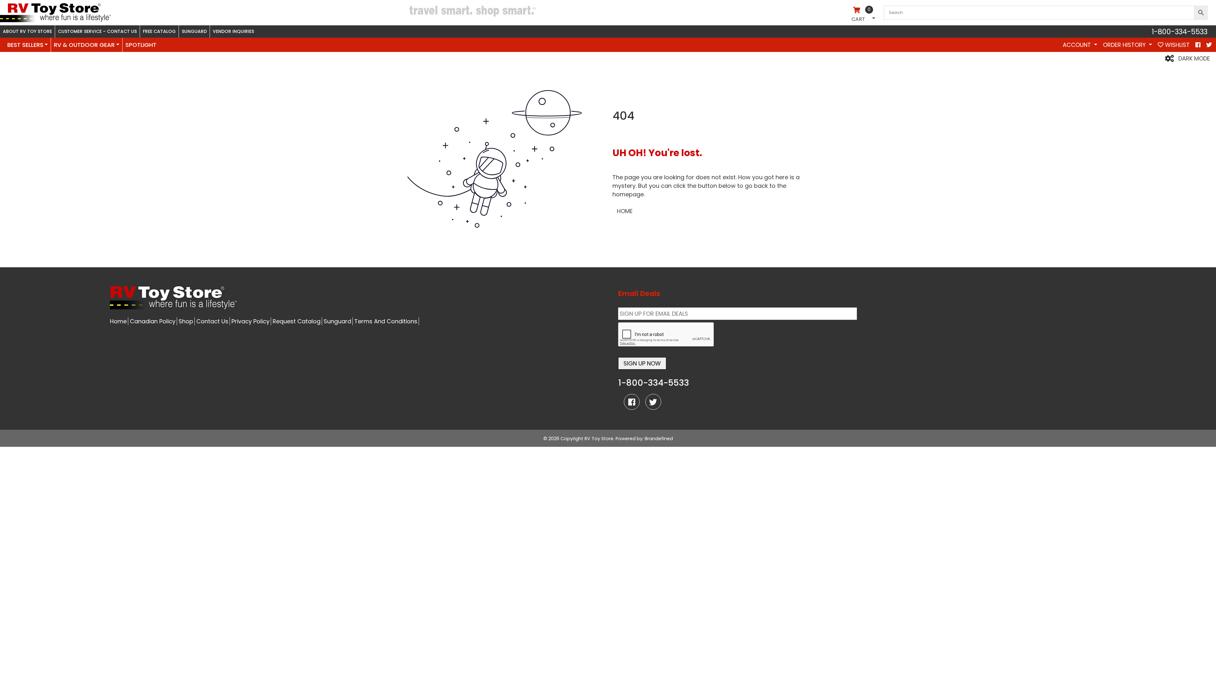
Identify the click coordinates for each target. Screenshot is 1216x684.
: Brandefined (658, 438)
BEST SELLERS (25, 45)
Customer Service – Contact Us (97, 31)
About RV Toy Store (27, 31)
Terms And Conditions (385, 321)
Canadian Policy (152, 321)
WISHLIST (1176, 45)
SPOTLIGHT (140, 45)
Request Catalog (296, 321)
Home (118, 321)
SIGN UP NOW (642, 363)
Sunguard (194, 31)
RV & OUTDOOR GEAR (84, 45)
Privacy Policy (250, 321)
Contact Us (212, 321)
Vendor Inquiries (233, 31)
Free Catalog (159, 31)
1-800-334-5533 (1179, 32)
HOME (625, 211)
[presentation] (666, 334)
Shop (186, 321)
